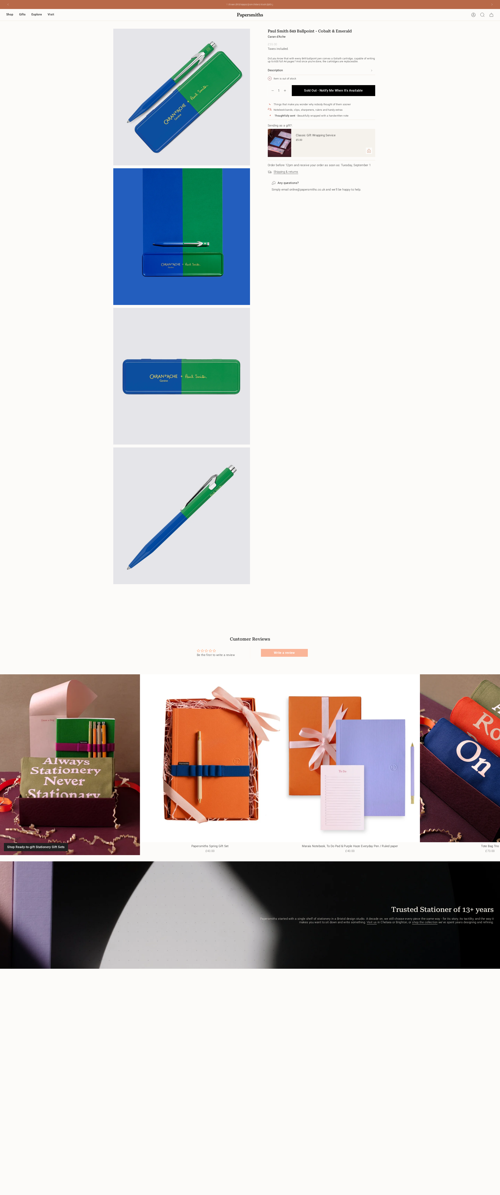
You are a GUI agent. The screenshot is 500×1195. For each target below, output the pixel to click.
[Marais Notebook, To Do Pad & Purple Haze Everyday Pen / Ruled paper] (350, 758)
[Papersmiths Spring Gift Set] (210, 758)
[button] (9, 15)
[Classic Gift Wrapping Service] (279, 143)
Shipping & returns (286, 172)
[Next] (492, 4)
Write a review (284, 653)
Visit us (372, 922)
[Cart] (491, 15)
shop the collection (425, 922)
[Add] (369, 151)
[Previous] (8, 4)
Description (275, 70)
